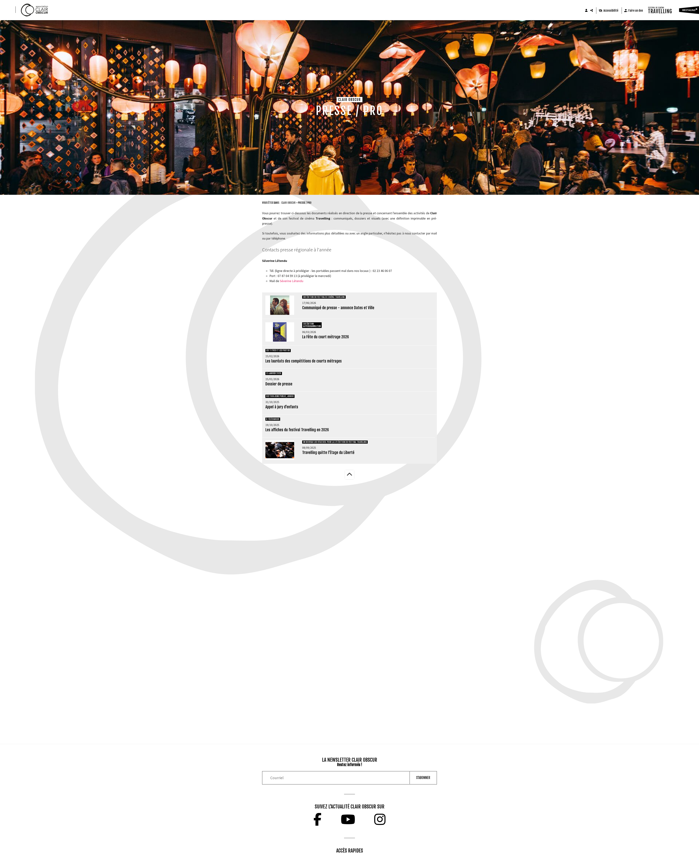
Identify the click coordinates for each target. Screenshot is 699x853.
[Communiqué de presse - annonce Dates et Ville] (279, 305)
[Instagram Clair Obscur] (380, 819)
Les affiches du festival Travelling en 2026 (297, 429)
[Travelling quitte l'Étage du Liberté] (279, 450)
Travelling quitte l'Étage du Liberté (328, 452)
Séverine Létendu (291, 281)
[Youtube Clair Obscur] (348, 819)
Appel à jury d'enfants (281, 406)
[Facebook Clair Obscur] (317, 819)
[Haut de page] (349, 474)
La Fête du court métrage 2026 (325, 336)
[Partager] (592, 10)
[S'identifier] (586, 10)
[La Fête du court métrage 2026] (279, 332)
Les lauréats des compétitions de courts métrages (303, 361)
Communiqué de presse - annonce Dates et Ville (338, 307)
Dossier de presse (278, 384)
